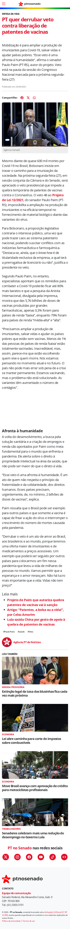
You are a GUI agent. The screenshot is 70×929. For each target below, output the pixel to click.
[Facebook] (22, 97)
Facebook (29, 857)
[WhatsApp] (34, 97)
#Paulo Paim (9, 631)
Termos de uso (28, 921)
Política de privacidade (11, 921)
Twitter (5, 857)
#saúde (21, 631)
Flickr (64, 857)
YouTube (41, 857)
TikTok (52, 857)
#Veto (30, 631)
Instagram (17, 857)
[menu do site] (3, 3)
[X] (28, 97)
